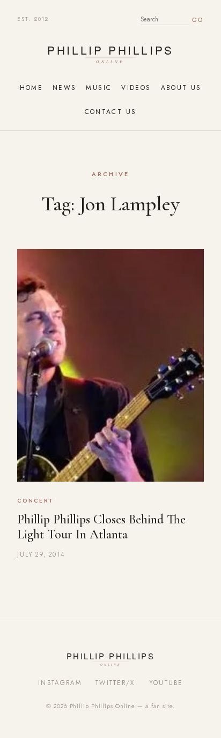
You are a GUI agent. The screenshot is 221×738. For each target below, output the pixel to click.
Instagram (60, 683)
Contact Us (111, 111)
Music (99, 87)
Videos (136, 87)
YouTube (166, 683)
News (64, 87)
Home (31, 87)
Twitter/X (115, 683)
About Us (181, 87)
